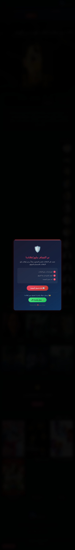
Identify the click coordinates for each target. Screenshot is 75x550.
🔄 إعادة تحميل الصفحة (37, 288)
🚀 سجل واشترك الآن (37, 300)
